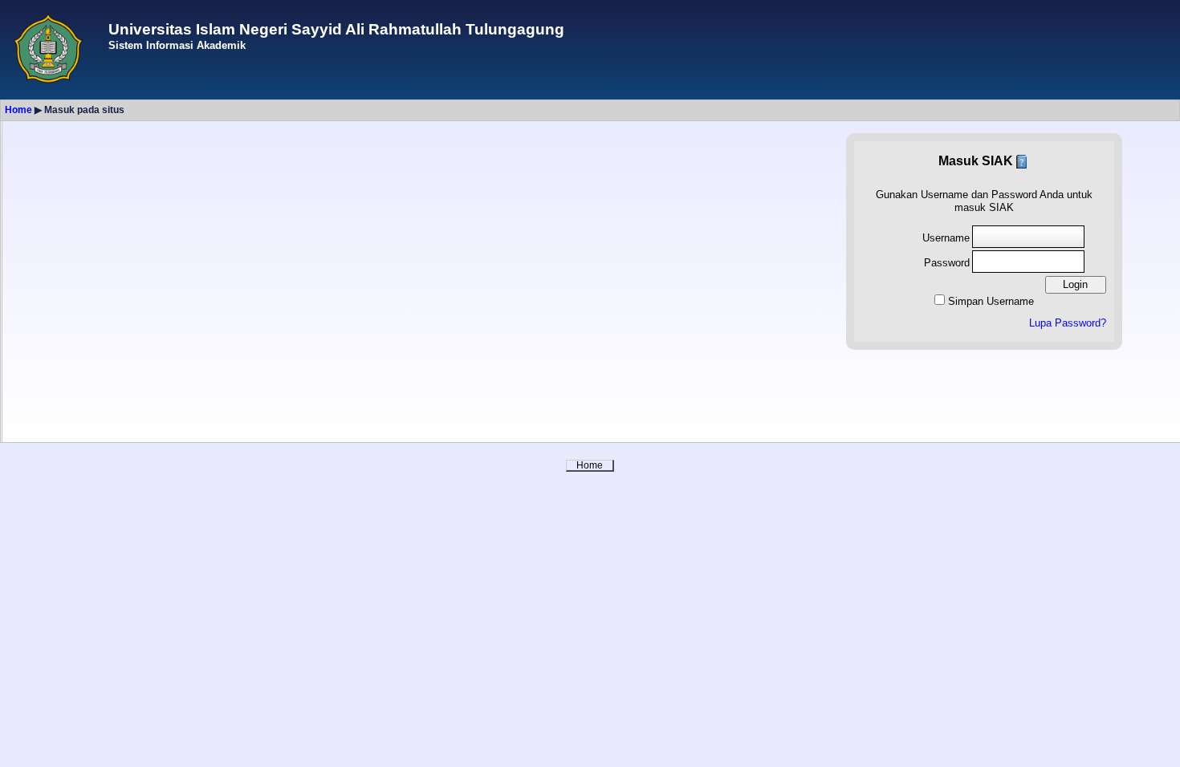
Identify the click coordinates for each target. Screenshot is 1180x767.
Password (947, 263)
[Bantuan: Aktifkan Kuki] (1021, 161)
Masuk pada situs (84, 110)
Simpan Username (991, 301)
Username (946, 238)
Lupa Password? (1067, 323)
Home (18, 110)
